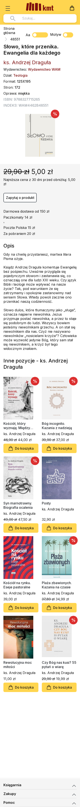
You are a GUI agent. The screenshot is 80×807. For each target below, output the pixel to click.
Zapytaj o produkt (20, 197)
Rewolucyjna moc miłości (17, 664)
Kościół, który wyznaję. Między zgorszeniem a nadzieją (16, 425)
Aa (28, 35)
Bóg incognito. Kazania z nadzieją (57, 425)
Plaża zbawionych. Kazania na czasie (57, 585)
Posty (46, 503)
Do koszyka (24, 448)
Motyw (55, 34)
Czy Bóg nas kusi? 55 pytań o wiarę (59, 664)
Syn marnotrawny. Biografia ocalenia (18, 505)
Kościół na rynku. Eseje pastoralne (17, 585)
